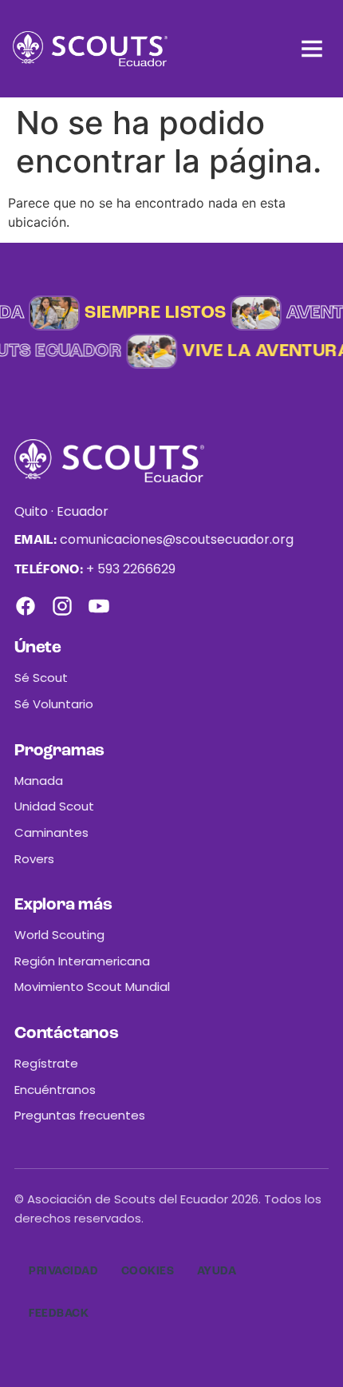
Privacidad (64, 1271)
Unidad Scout (54, 806)
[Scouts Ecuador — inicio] (90, 48)
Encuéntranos (55, 1089)
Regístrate (46, 1063)
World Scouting (59, 934)
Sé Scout (41, 677)
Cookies (148, 1271)
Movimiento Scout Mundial (92, 986)
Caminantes (51, 832)
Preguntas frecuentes (79, 1115)
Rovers (34, 858)
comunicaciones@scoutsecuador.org (177, 539)
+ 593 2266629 (130, 569)
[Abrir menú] (312, 48)
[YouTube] (99, 606)
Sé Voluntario (53, 703)
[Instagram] (62, 606)
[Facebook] (25, 606)
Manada (38, 780)
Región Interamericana (82, 961)
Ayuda (217, 1271)
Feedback (59, 1313)
